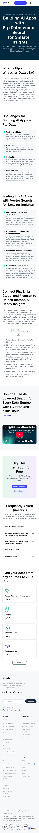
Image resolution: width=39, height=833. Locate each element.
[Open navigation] (34, 3)
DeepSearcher (6, 736)
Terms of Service (7, 811)
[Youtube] (3, 692)
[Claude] (15, 710)
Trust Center (6, 797)
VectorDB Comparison (9, 770)
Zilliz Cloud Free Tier (8, 726)
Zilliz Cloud (5, 720)
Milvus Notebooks (27, 738)
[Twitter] (11, 692)
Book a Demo (18, 491)
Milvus (4, 733)
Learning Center (7, 764)
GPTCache (5, 742)
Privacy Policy (18, 811)
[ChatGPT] (3, 710)
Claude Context (7, 739)
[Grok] (11, 710)
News (23, 767)
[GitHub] (14, 692)
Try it (6, 599)
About (23, 761)
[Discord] (18, 692)
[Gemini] (19, 710)
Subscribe (31, 701)
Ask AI (33, 828)
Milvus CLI (5, 749)
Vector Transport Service (10, 752)
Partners (24, 770)
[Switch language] (30, 3)
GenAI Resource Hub (8, 767)
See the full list (18, 663)
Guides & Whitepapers (9, 773)
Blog (3, 761)
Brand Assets (26, 780)
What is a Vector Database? (7, 792)
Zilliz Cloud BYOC (7, 723)
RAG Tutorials (26, 735)
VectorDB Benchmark (28, 726)
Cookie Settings (7, 813)
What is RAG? (6, 788)
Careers (24, 764)
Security (27, 811)
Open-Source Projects (28, 723)
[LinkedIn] (7, 692)
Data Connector (10, 15)
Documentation (26, 720)
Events (24, 773)
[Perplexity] (7, 710)
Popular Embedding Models (8, 778)
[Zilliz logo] (5, 3)
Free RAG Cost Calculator (26, 730)
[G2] (21, 692)
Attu (3, 745)
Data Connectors (7, 782)
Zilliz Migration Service (9, 729)
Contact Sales (26, 777)
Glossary (5, 785)
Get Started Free (20, 3)
